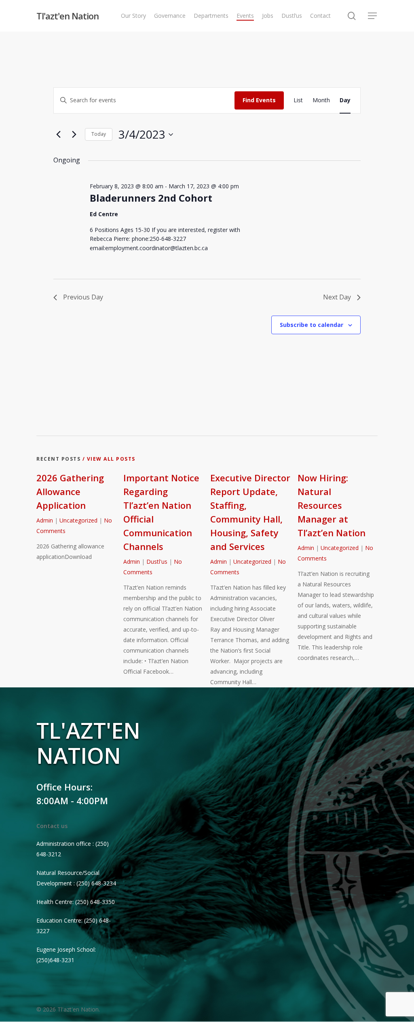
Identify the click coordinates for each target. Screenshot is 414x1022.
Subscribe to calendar (311, 325)
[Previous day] (58, 134)
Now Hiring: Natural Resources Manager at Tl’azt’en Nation (331, 505)
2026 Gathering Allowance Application (70, 491)
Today (98, 134)
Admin (44, 520)
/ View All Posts (107, 458)
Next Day (337, 297)
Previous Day (83, 297)
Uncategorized (78, 520)
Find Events (259, 100)
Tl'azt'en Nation (67, 15)
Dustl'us (156, 561)
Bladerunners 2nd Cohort (151, 197)
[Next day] (74, 134)
